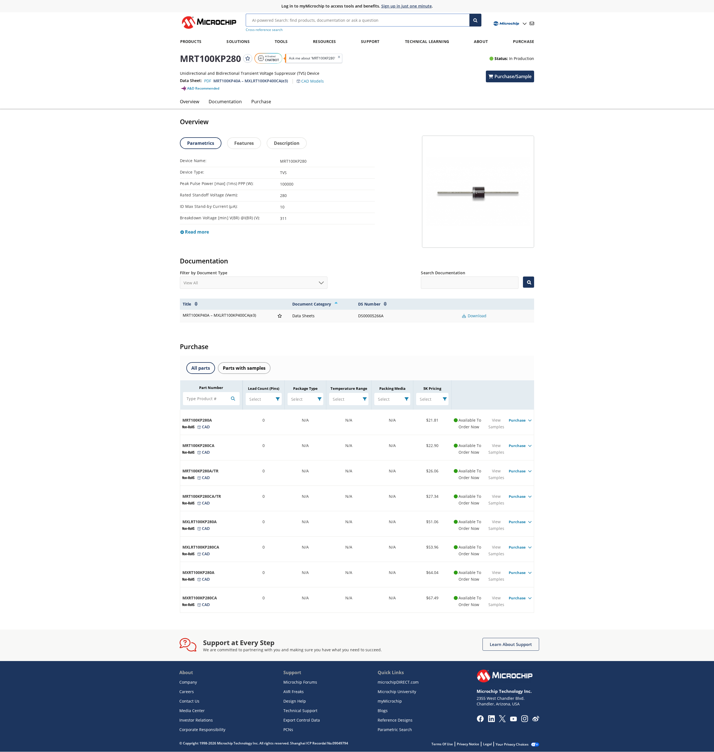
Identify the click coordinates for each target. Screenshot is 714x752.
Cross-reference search (264, 29)
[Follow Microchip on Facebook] (480, 720)
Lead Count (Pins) (263, 388)
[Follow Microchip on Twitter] (502, 720)
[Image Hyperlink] (209, 29)
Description (287, 143)
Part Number (211, 387)
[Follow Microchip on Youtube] (513, 719)
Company (188, 682)
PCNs (288, 729)
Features (244, 143)
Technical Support (300, 710)
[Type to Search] (528, 282)
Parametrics (200, 143)
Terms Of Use (442, 744)
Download (476, 315)
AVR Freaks (293, 691)
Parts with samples (244, 368)
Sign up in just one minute (406, 6)
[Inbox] (532, 23)
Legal (487, 744)
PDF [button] (207, 80)
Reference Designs (395, 720)
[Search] (475, 20)
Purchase (261, 101)
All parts (200, 368)
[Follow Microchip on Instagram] (524, 720)
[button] (313, 78)
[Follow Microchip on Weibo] (535, 720)
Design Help (294, 701)
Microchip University (397, 691)
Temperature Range (349, 388)
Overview (189, 101)
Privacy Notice (468, 744)
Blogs (383, 710)
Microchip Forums (300, 682)
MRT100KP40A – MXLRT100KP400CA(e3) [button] (250, 80)
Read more (196, 232)
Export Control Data (301, 720)
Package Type (305, 388)
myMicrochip (390, 701)
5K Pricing (432, 388)
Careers (186, 691)
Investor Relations (196, 720)
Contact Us (189, 701)
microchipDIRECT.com (398, 682)
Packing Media (392, 388)
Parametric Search (395, 729)
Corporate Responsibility (202, 729)
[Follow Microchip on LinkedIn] (491, 720)
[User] (509, 23)
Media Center (192, 710)
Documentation (225, 101)
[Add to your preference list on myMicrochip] (247, 58)
